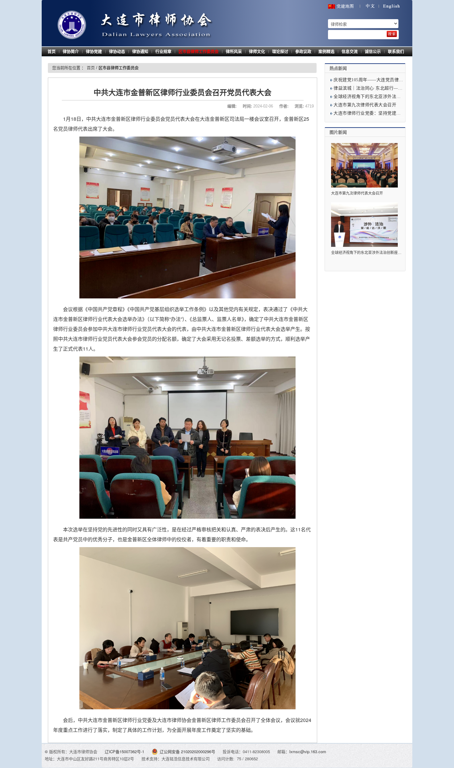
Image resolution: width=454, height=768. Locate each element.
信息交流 (350, 51)
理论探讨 (280, 51)
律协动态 (117, 51)
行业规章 (163, 51)
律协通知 (140, 51)
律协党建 (94, 51)
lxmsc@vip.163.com (307, 751)
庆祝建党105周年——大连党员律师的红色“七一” (382, 80)
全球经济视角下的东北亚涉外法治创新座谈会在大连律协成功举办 (385, 253)
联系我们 (396, 51)
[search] (392, 34)
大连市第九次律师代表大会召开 (365, 105)
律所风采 (234, 51)
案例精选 (326, 51)
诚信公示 (373, 51)
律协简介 (71, 51)
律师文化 (257, 51)
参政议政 (303, 51)
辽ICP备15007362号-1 (125, 751)
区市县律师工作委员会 (199, 51)
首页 (52, 51)
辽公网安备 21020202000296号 (187, 751)
